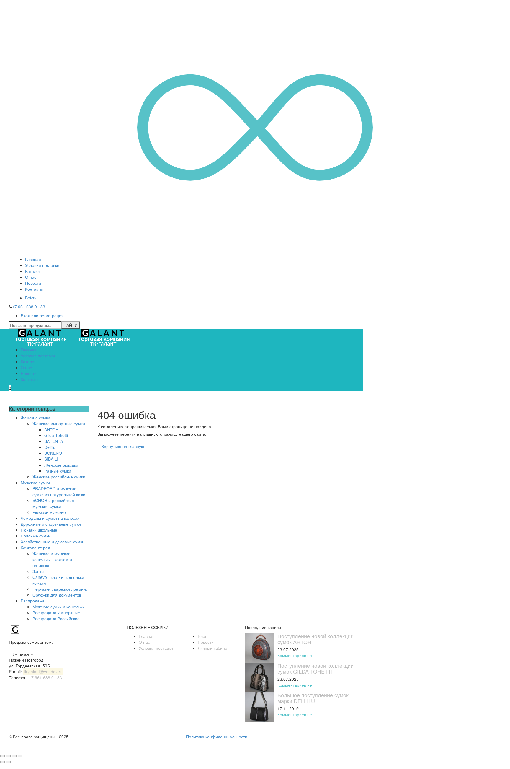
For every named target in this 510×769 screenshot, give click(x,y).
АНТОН (51, 429)
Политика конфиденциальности (216, 736)
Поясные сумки (35, 536)
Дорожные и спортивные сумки (51, 524)
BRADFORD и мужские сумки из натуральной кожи (58, 491)
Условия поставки (42, 265)
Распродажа (33, 601)
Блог (202, 636)
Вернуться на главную (122, 446)
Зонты (38, 571)
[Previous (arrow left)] (2, 762)
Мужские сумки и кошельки (58, 607)
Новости (33, 283)
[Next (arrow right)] (8, 762)
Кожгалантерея (35, 547)
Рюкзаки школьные (39, 530)
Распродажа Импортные (56, 612)
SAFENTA (53, 441)
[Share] (8, 756)
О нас (30, 277)
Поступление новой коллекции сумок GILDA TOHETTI (315, 668)
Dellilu (49, 447)
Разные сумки (57, 471)
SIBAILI (51, 459)
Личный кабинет (213, 648)
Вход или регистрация (42, 315)
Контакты (34, 289)
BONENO (53, 453)
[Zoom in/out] (20, 756)
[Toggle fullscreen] (14, 756)
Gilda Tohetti (56, 435)
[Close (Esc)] (2, 756)
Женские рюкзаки (61, 465)
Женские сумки (35, 418)
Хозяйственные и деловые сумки (52, 542)
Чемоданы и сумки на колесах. (51, 518)
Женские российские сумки (58, 477)
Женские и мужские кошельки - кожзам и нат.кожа (52, 559)
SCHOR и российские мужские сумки (53, 503)
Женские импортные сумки (58, 423)
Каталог (32, 271)
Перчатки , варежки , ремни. (59, 589)
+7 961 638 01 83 (28, 306)
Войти (31, 298)
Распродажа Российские (56, 618)
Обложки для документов (56, 595)
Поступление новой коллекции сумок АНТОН (315, 639)
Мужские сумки (35, 482)
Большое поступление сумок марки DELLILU (313, 698)
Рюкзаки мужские (49, 512)
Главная (33, 259)
